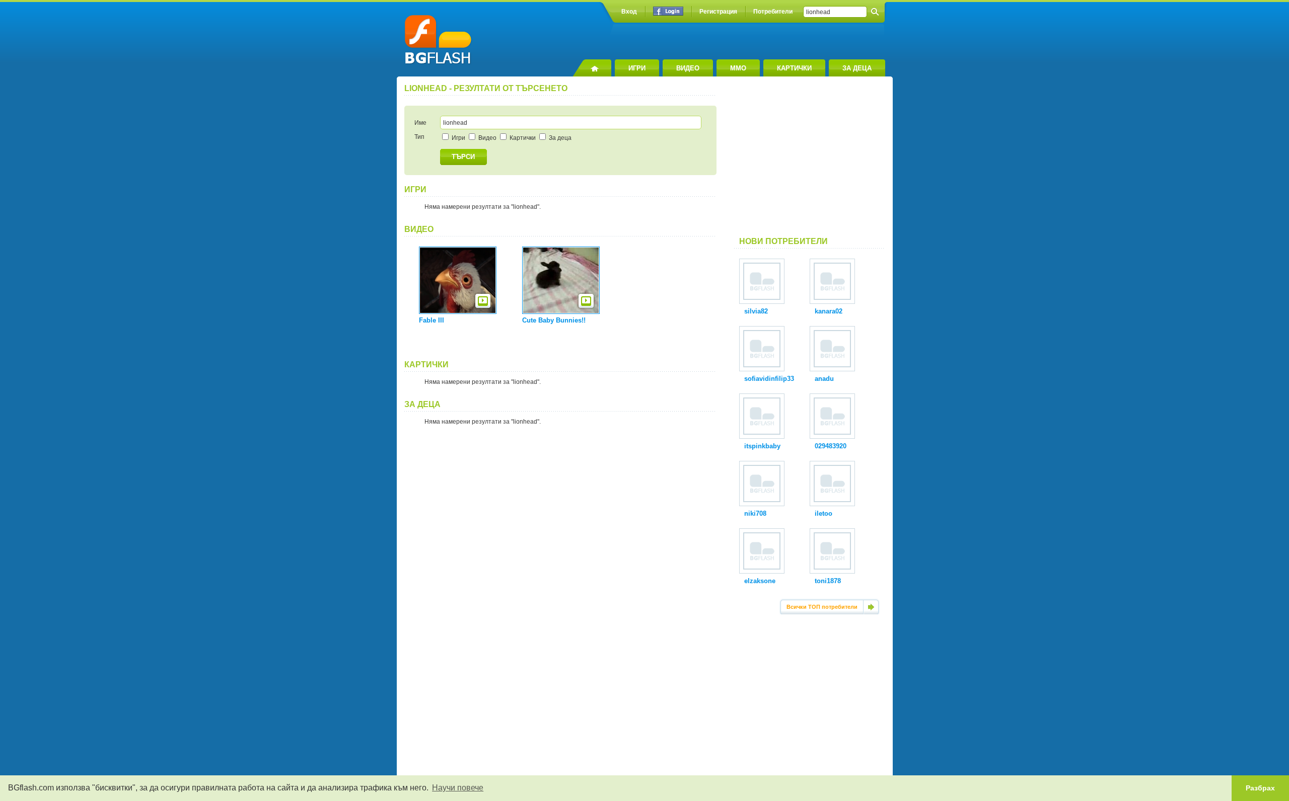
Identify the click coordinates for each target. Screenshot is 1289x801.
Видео (486, 137)
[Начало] (591, 67)
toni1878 (828, 581)
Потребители (773, 11)
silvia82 (756, 311)
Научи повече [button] (457, 787)
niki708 (755, 513)
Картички (522, 137)
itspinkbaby (762, 446)
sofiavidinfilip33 (769, 378)
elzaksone (759, 581)
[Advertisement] (809, 160)
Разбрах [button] (1260, 788)
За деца (559, 137)
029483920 (830, 446)
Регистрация (718, 11)
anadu (824, 378)
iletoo (823, 513)
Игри (457, 137)
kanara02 (828, 311)
